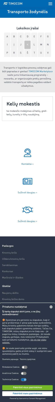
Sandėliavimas (9, 265)
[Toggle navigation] (50, 3)
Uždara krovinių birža (13, 259)
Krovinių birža (9, 253)
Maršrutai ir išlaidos (12, 278)
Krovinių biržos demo (13, 299)
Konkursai (7, 271)
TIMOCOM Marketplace (40, 71)
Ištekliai (6, 286)
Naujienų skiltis (10, 293)
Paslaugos (7, 246)
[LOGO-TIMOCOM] (12, 3)
